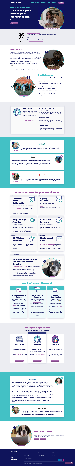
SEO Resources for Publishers (56, 452)
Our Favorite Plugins (41, 455)
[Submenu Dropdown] (55, 2)
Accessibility (62, 463)
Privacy (59, 463)
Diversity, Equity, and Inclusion (28, 458)
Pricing (49, 2)
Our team (14, 305)
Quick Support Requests (37, 302)
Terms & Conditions (55, 463)
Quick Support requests (47, 128)
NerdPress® (16, 3)
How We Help (37, 2)
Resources (53, 2)
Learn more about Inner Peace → (29, 120)
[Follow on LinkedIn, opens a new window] (59, 460)
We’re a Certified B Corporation (33, 33)
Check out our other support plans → (45, 132)
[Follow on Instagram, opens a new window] (63, 460)
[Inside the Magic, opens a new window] (32, 157)
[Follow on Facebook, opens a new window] (61, 460)
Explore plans (14, 23)
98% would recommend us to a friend (36, 41)
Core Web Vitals (41, 112)
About (25, 451)
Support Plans (43, 2)
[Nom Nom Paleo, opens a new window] (42, 175)
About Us (32, 2)
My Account (53, 455)
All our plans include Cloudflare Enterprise (19, 266)
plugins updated (50, 118)
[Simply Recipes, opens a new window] (42, 144)
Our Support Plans (26, 455)
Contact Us (61, 2)
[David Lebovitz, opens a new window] (42, 408)
